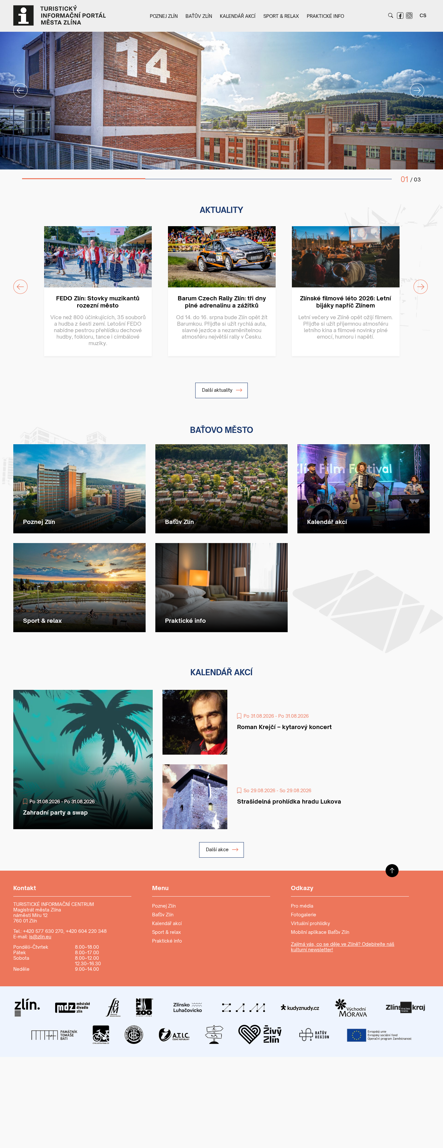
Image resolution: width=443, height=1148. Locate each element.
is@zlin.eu (40, 936)
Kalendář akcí (238, 16)
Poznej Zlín (164, 16)
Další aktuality (218, 390)
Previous (16, 86)
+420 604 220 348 (86, 931)
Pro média (302, 906)
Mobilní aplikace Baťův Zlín (320, 932)
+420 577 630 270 (43, 931)
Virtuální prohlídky (310, 923)
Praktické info (325, 16)
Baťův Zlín (199, 16)
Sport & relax (281, 16)
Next (413, 86)
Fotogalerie (303, 914)
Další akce (218, 849)
